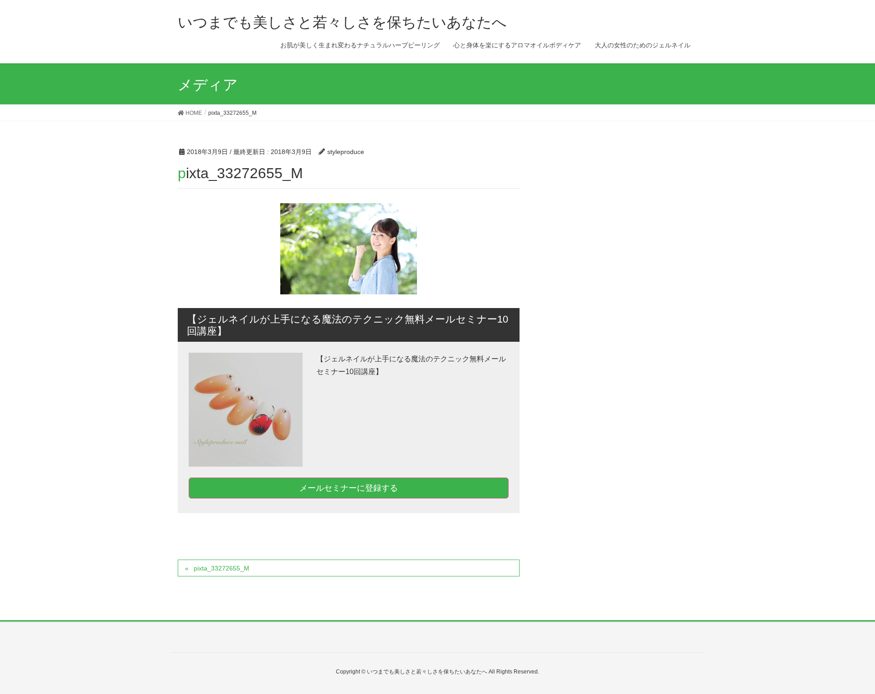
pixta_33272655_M (221, 568)
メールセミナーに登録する (348, 488)
